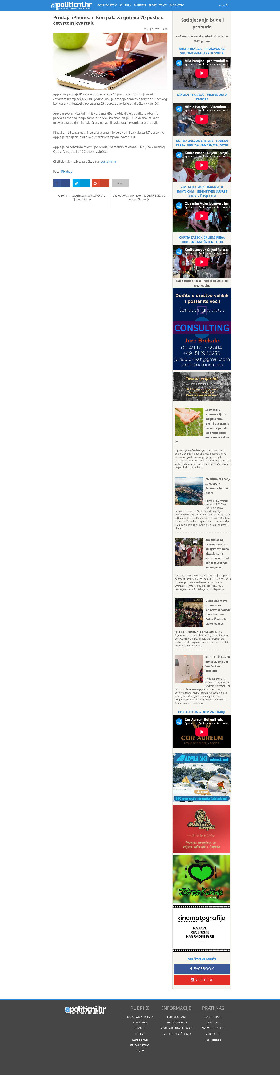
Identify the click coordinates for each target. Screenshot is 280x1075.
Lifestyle (140, 1039)
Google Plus (213, 1028)
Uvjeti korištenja (177, 1034)
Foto (140, 1051)
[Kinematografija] (201, 928)
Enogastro (140, 1045)
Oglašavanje (177, 1022)
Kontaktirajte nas (176, 1028)
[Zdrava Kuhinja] (201, 879)
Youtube (204, 979)
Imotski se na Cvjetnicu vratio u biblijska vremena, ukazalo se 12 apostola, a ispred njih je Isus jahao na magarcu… (217, 553)
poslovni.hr (108, 161)
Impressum (176, 1016)
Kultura (140, 1022)
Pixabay (66, 171)
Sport (140, 1034)
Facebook (204, 968)
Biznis (140, 1028)
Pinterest (213, 1039)
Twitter (213, 1022)
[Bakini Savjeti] (201, 829)
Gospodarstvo (140, 1016)
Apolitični (71, 5)
